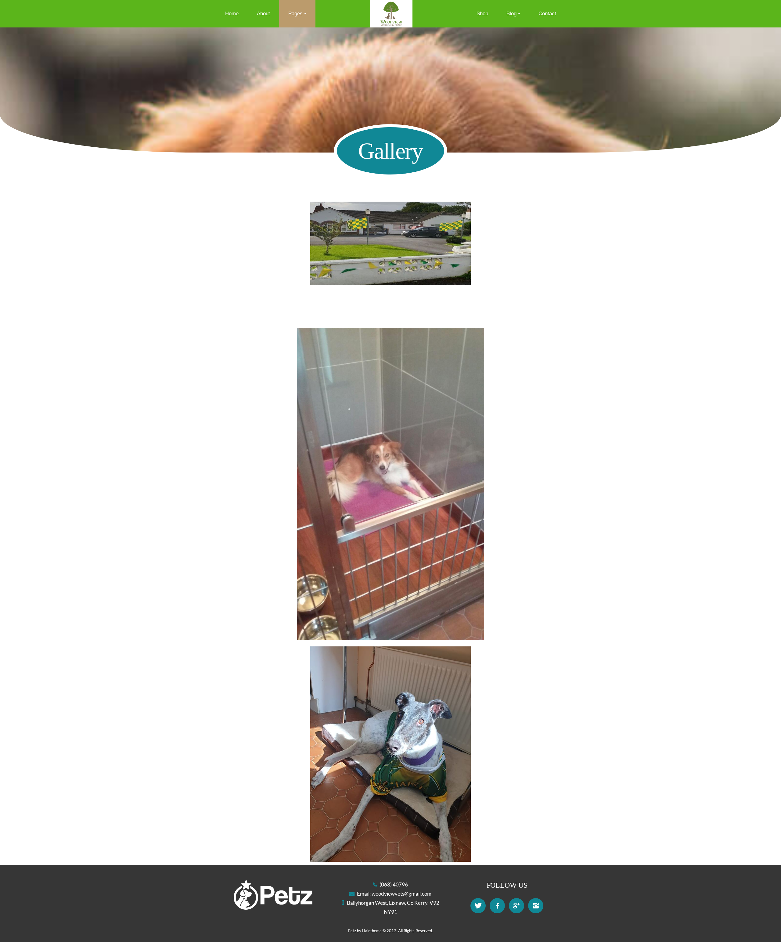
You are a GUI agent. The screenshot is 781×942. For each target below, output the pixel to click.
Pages (295, 13)
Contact (547, 13)
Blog (511, 13)
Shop (482, 13)
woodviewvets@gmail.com (401, 893)
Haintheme (372, 930)
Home (232, 13)
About (263, 13)
